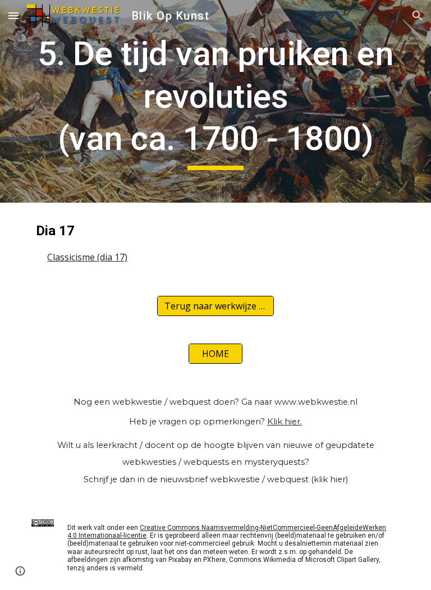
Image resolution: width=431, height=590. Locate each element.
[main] (215, 101)
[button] (13, 15)
